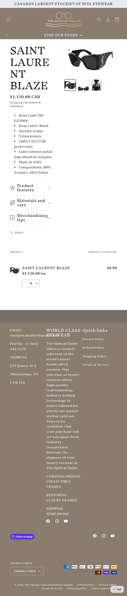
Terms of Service (96, 364)
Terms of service (52, 588)
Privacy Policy (94, 339)
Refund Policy (93, 347)
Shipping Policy (95, 356)
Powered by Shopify (60, 585)
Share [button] (19, 232)
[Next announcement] (120, 35)
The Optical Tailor (36, 585)
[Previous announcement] (6, 35)
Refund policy (86, 585)
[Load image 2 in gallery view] (83, 85)
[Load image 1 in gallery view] (70, 85)
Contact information (104, 588)
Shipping (16, 102)
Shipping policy (77, 588)
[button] (8, 19)
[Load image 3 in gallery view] (96, 85)
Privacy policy (108, 585)
